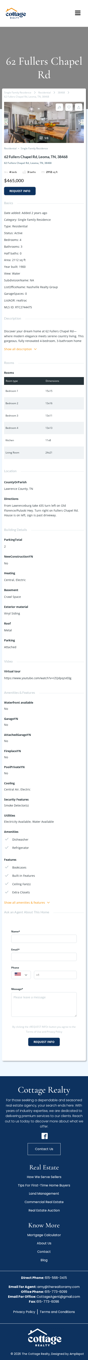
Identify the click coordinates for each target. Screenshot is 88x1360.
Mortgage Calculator (44, 1235)
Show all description (18, 349)
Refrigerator (20, 848)
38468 (61, 92)
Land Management (44, 1193)
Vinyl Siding (12, 613)
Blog (44, 1260)
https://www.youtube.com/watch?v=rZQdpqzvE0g (37, 678)
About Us (44, 1243)
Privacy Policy (24, 1311)
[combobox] (21, 975)
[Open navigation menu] (77, 13)
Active (18, 233)
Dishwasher (20, 839)
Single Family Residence (17, 92)
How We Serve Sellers (44, 1177)
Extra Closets (21, 892)
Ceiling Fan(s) (21, 884)
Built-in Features (23, 876)
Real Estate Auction (44, 1210)
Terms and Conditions (57, 1311)
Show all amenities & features (24, 902)
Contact (44, 1251)
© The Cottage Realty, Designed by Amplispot (47, 1354)
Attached (10, 647)
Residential (44, 92)
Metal (8, 630)
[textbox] (21, 975)
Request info (19, 191)
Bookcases (19, 867)
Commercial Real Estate (44, 1202)
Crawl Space (12, 597)
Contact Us (44, 1149)
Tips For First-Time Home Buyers (44, 1185)
